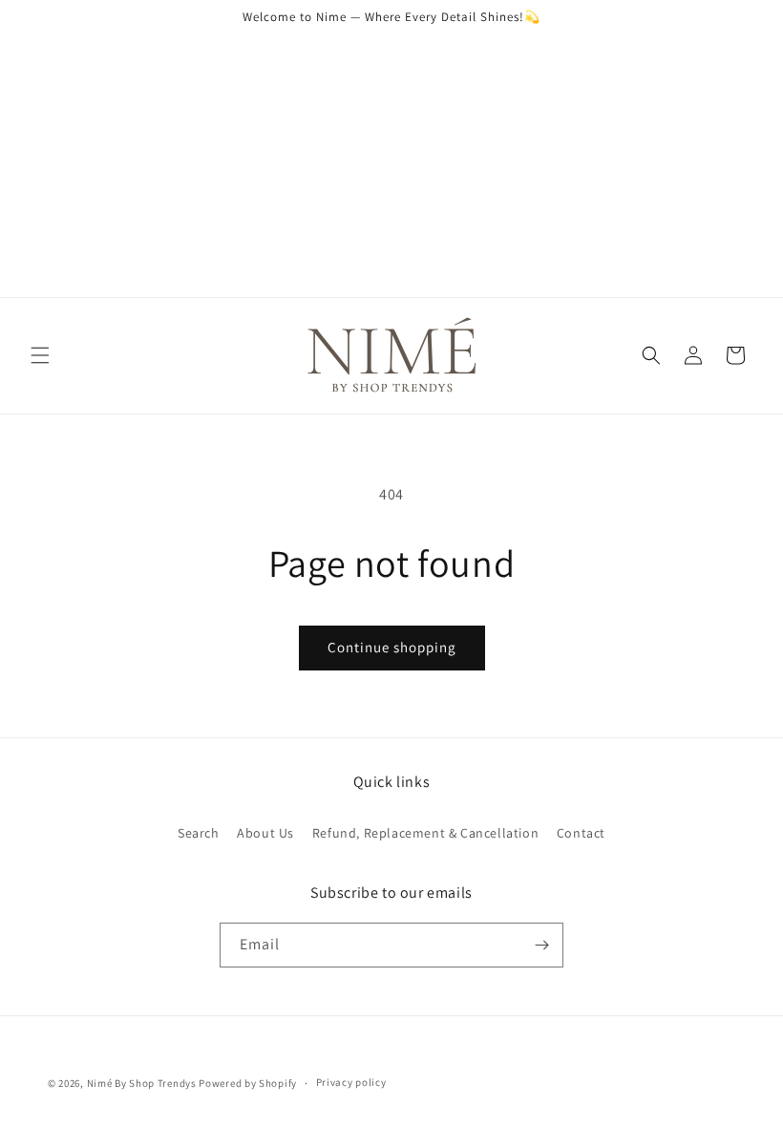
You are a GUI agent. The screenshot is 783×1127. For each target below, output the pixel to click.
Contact (581, 832)
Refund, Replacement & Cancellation (425, 832)
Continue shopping (392, 647)
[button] (40, 355)
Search (199, 832)
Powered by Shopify (248, 1083)
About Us (265, 832)
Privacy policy (351, 1082)
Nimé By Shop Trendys (142, 1083)
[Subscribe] (541, 945)
